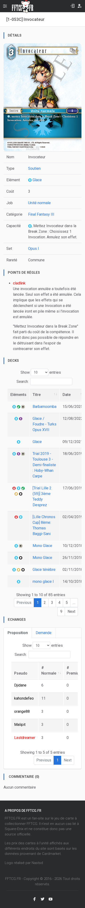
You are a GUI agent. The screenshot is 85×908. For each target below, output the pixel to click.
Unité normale (39, 203)
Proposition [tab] (18, 633)
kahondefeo (24, 698)
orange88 (22, 711)
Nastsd (37, 863)
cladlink (19, 283)
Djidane (20, 685)
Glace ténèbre (44, 569)
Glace (37, 180)
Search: (23, 381)
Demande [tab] (43, 633)
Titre (37, 394)
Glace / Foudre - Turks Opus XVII (44, 424)
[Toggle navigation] (5, 6)
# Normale (48, 670)
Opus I (33, 248)
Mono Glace (42, 545)
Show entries (41, 372)
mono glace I (43, 581)
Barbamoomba (44, 406)
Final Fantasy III (41, 214)
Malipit (20, 724)
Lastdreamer (24, 737)
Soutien (34, 168)
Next (71, 611)
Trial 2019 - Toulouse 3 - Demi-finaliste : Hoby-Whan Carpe (44, 464)
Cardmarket (51, 854)
